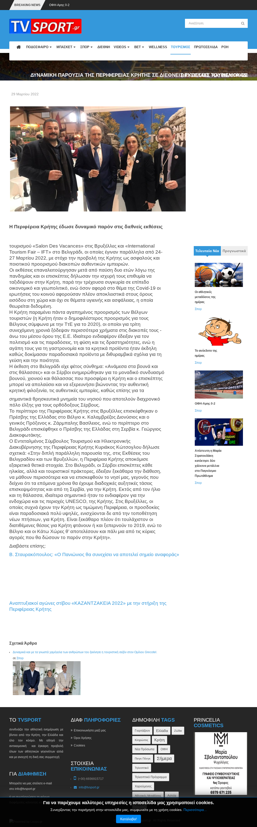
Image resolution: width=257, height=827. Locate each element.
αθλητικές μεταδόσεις (148, 795)
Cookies (79, 745)
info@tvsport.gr (89, 787)
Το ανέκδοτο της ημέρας (206, 353)
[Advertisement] (221, 164)
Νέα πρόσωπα (144, 749)
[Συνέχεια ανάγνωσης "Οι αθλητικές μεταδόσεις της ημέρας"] (219, 275)
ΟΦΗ (164, 749)
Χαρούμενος (143, 786)
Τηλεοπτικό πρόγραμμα (151, 777)
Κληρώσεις (141, 739)
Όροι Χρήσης (83, 738)
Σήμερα (164, 758)
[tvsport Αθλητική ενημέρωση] (45, 26)
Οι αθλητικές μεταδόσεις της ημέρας (205, 297)
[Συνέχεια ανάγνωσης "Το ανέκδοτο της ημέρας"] (219, 331)
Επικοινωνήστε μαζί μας (90, 730)
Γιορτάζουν (142, 730)
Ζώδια (178, 730)
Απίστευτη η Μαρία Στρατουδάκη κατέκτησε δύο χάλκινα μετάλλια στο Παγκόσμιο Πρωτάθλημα (208, 463)
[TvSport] (18, 50)
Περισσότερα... (195, 810)
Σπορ (20, 658)
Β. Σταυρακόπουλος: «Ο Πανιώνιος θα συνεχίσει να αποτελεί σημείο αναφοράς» (94, 554)
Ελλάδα (162, 731)
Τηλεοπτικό (142, 767)
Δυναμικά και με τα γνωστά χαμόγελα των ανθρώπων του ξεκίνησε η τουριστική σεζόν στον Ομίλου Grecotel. (85, 652)
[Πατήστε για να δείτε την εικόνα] (98, 159)
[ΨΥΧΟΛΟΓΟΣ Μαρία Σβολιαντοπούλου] (221, 763)
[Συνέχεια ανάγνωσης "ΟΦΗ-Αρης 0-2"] (219, 384)
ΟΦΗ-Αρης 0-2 (59, 5)
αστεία (171, 795)
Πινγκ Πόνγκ (143, 758)
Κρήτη (159, 740)
